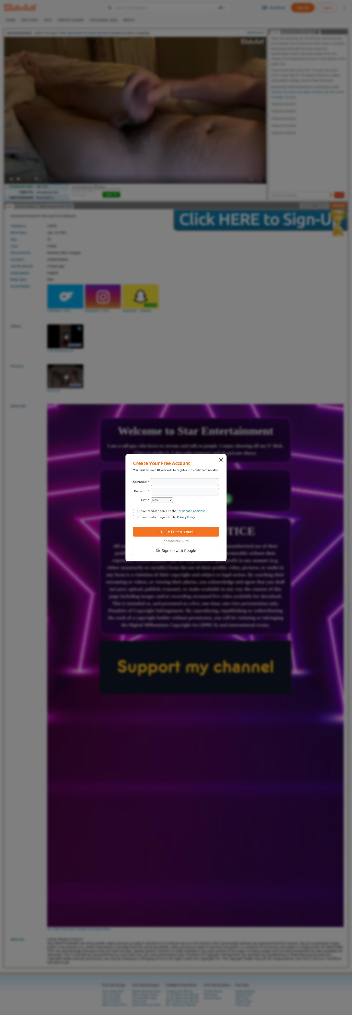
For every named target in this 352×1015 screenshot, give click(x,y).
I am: (144, 500)
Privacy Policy (186, 517)
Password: (140, 491)
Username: (140, 481)
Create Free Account (176, 532)
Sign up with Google (179, 550)
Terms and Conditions (191, 511)
